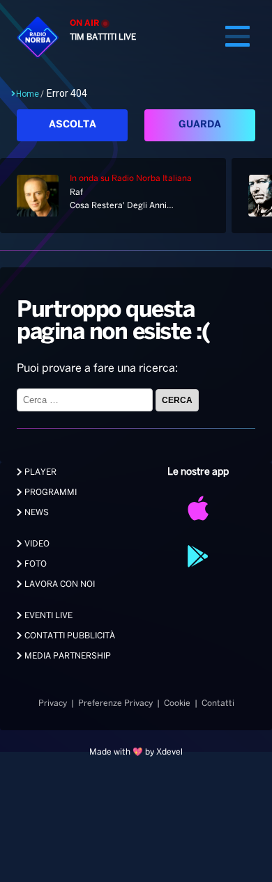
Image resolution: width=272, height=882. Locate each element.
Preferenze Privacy (115, 703)
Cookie (177, 703)
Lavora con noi (58, 584)
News (35, 513)
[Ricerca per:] (86, 400)
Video (36, 544)
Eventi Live (47, 616)
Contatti (218, 703)
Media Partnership (66, 656)
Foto (34, 564)
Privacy (52, 703)
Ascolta (72, 124)
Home (27, 94)
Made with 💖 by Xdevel (136, 752)
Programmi (49, 492)
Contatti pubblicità (68, 636)
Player (39, 472)
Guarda (200, 124)
